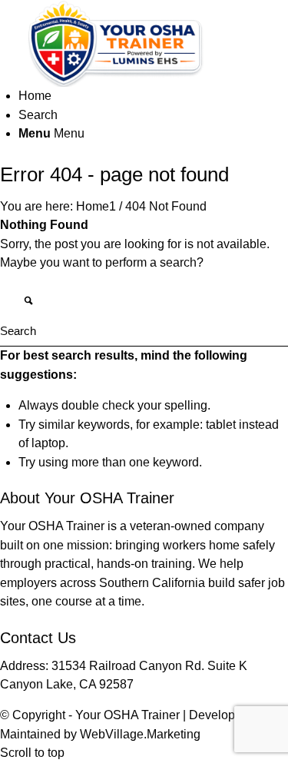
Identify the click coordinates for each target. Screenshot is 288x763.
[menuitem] (153, 96)
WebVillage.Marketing (140, 734)
